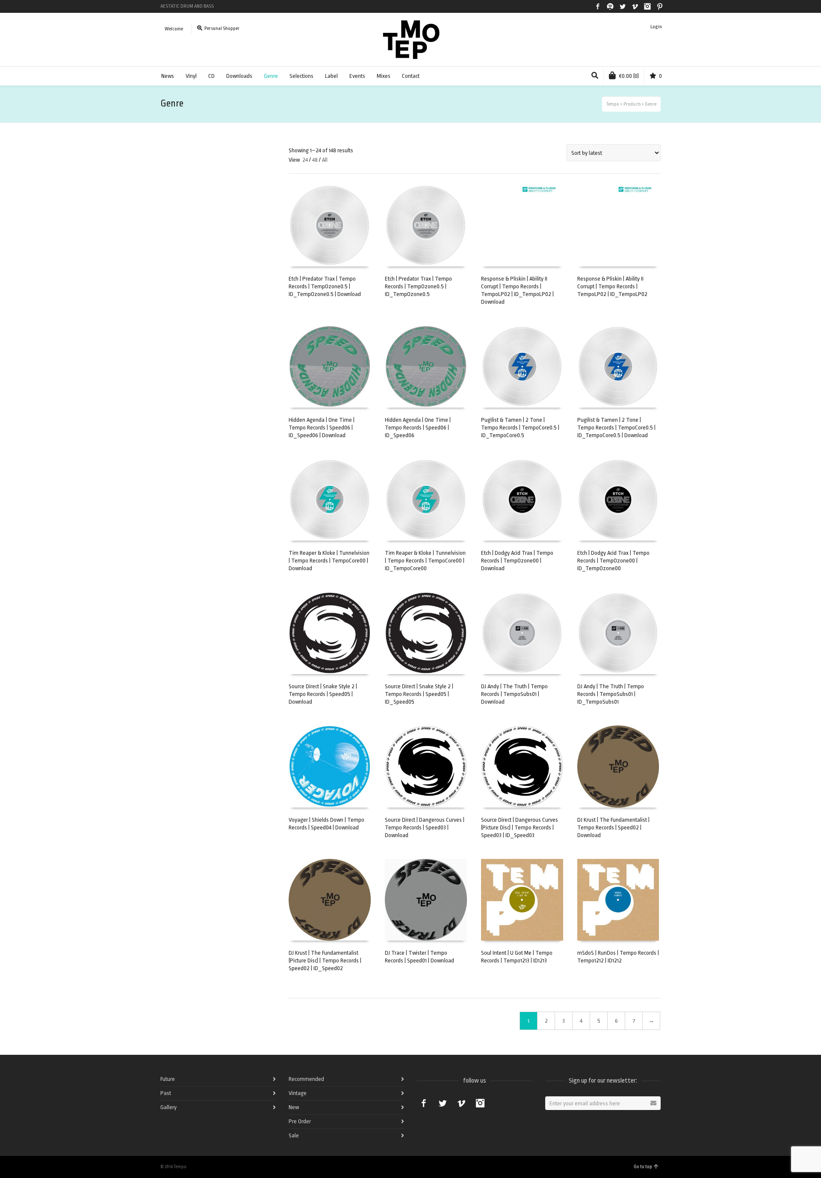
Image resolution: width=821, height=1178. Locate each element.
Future (167, 1079)
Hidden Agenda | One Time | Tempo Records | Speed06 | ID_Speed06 (418, 427)
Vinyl (191, 76)
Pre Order (300, 1121)
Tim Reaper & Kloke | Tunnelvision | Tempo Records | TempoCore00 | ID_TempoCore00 (425, 560)
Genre (271, 76)
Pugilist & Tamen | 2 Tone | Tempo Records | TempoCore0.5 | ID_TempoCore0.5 (520, 427)
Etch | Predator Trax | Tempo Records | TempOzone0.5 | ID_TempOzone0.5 (418, 286)
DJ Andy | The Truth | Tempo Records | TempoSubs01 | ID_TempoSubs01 (610, 694)
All (325, 160)
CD (211, 76)
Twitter (622, 6)
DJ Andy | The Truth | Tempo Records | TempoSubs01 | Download (514, 694)
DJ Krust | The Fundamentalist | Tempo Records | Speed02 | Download (613, 827)
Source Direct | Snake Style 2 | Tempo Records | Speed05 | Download (323, 694)
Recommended (306, 1079)
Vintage (298, 1093)
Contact (410, 76)
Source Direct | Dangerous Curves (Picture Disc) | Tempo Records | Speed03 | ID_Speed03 (519, 827)
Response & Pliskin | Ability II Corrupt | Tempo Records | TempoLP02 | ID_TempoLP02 (612, 286)
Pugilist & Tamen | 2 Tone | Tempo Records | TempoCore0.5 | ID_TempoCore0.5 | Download (616, 427)
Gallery (168, 1107)
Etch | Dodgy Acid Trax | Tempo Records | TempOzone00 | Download (517, 560)
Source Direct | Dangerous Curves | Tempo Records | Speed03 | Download (424, 827)
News (167, 76)
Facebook (598, 6)
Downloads (239, 76)
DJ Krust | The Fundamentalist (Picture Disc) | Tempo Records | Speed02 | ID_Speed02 (325, 960)
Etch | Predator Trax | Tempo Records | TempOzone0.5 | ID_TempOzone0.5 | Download (325, 286)
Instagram (647, 6)
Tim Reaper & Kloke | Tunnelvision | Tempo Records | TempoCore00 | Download (329, 560)
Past (165, 1093)
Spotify (610, 6)
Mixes (383, 76)
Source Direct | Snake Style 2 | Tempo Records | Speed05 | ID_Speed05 (419, 694)
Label (331, 76)
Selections (301, 76)
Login (656, 27)
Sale (294, 1135)
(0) (629, 76)
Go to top (643, 1166)
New (294, 1107)
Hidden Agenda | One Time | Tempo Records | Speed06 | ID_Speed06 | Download (321, 427)
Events (357, 76)
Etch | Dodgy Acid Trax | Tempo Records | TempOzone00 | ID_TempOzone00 (613, 560)
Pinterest (660, 6)
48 (315, 160)
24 (305, 160)
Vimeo (635, 6)
